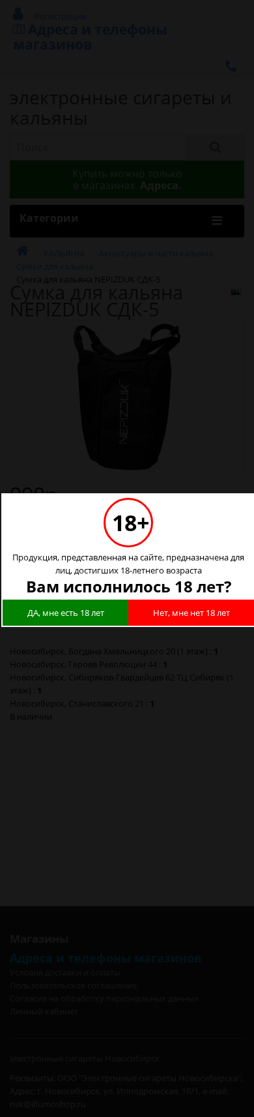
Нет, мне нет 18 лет (191, 613)
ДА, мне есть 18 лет (65, 613)
